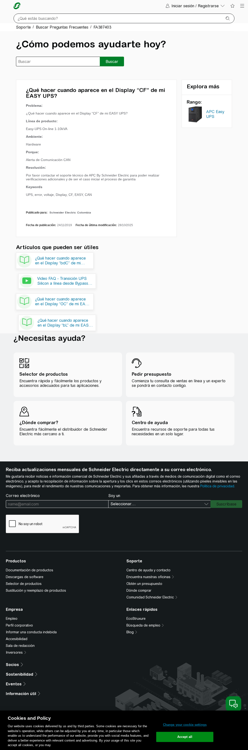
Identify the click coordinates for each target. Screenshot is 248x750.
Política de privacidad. (217, 486)
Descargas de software (24, 577)
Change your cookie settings (185, 725)
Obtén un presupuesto (144, 584)
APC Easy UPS (215, 114)
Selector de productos (24, 584)
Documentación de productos (29, 570)
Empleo (11, 618)
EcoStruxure (136, 618)
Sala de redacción (20, 646)
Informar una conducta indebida (31, 632)
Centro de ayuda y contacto (148, 570)
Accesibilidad (16, 639)
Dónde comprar (138, 590)
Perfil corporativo (19, 625)
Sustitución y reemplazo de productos (36, 590)
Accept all (184, 737)
